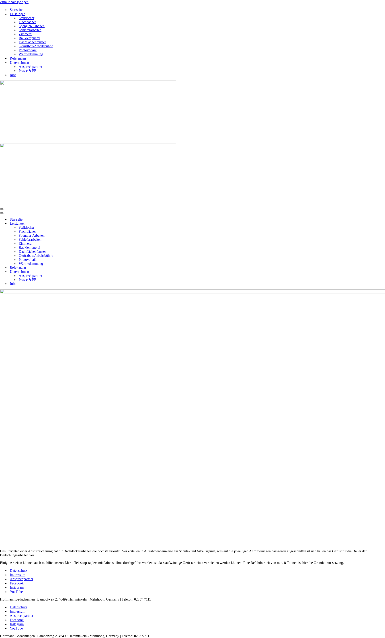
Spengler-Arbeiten (32, 26)
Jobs (13, 75)
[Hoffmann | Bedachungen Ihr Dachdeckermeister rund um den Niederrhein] (88, 141)
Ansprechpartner (30, 66)
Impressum (17, 575)
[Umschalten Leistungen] (78, 224)
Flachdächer (27, 22)
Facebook (17, 583)
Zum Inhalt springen (14, 2)
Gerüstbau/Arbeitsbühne (36, 46)
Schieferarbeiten (30, 30)
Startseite (16, 10)
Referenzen (18, 58)
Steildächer (26, 18)
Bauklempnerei (29, 38)
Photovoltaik (28, 50)
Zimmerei (25, 34)
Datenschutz (18, 570)
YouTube (16, 592)
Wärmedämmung (31, 54)
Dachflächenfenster (32, 42)
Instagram (17, 587)
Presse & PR (28, 70)
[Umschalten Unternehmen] (78, 272)
